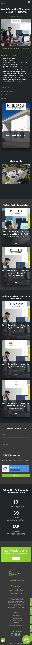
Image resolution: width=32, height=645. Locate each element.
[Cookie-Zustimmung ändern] (3, 640)
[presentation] (14, 192)
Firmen (16, 617)
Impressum (11, 643)
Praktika (16, 622)
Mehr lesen (16, 144)
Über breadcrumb (16, 624)
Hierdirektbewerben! (26, 640)
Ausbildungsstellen (16, 619)
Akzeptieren (13, 470)
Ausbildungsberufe (16, 620)
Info (19, 470)
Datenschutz (21, 643)
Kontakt (16, 559)
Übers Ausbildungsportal (16, 626)
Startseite (16, 615)
